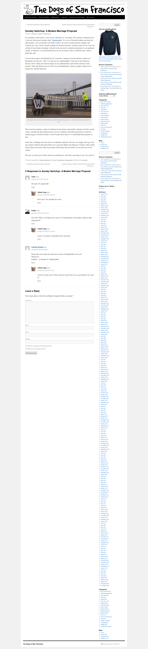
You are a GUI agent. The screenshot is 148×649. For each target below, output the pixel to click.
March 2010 (104, 578)
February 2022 (104, 299)
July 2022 (103, 289)
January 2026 (104, 207)
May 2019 (103, 363)
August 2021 (104, 311)
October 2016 (104, 424)
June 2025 (103, 221)
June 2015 (103, 455)
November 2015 (105, 445)
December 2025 (105, 209)
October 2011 (104, 541)
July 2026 (103, 196)
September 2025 (105, 215)
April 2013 (103, 505)
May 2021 (103, 317)
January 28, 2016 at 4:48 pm (39, 249)
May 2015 (103, 457)
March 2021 (104, 320)
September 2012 (105, 519)
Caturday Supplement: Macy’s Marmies (37, 24)
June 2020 (103, 338)
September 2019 (105, 355)
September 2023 (105, 262)
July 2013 (103, 500)
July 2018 (103, 383)
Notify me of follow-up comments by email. (39, 346)
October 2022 (104, 283)
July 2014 (103, 476)
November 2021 (105, 305)
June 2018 (103, 385)
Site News (103, 129)
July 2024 (103, 242)
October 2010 (104, 564)
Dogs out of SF (105, 111)
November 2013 (105, 492)
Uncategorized (104, 133)
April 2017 (103, 412)
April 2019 (103, 365)
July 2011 (103, 546)
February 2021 (104, 322)
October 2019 (104, 354)
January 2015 (104, 465)
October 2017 (104, 400)
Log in (102, 143)
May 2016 (103, 433)
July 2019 (103, 359)
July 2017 (103, 406)
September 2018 (105, 379)
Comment (28, 300)
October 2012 (104, 517)
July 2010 (103, 570)
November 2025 (105, 211)
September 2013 (105, 496)
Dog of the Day (105, 105)
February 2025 (104, 229)
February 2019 (104, 369)
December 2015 (105, 443)
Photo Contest (104, 117)
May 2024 (103, 246)
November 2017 (105, 398)
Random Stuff (104, 123)
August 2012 (104, 521)
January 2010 (104, 581)
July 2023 (103, 266)
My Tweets (102, 188)
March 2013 (104, 507)
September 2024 (105, 239)
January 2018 (104, 394)
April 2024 (103, 248)
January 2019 (104, 371)
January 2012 (104, 535)
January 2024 (104, 254)
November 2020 (105, 328)
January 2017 (104, 418)
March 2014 (104, 484)
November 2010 (105, 562)
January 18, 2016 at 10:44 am (46, 195)
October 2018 (104, 377)
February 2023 (104, 276)
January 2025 (104, 231)
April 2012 (103, 529)
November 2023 (105, 258)
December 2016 (105, 420)
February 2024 (104, 252)
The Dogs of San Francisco (33, 644)
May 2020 (103, 340)
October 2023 (104, 260)
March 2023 (104, 274)
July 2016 (103, 430)
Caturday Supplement (106, 104)
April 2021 (103, 318)
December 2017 (105, 396)
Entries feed (104, 144)
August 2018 (104, 381)
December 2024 (105, 233)
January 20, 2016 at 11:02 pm (46, 231)
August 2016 (104, 428)
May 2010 (103, 574)
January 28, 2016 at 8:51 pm (45, 270)
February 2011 (104, 556)
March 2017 (104, 414)
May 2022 (103, 293)
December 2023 (105, 256)
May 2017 (103, 410)
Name (27, 325)
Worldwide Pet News (106, 137)
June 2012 (103, 525)
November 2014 (105, 468)
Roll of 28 (103, 125)
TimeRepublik (57, 40)
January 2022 (104, 301)
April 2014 (103, 482)
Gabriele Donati (37, 247)
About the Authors (31, 17)
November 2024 (105, 235)
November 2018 (105, 375)
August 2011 (104, 544)
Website (27, 339)
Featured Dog (104, 113)
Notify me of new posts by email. (36, 349)
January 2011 (104, 558)
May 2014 (103, 480)
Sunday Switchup (45, 160)
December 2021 (105, 303)
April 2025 (103, 225)
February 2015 (104, 463)
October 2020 (104, 330)
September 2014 (105, 472)
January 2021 (104, 324)
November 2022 (105, 281)
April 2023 (103, 272)
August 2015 (104, 451)
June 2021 (103, 315)
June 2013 (103, 502)
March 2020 (104, 344)
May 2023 (103, 270)
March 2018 (104, 391)
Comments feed (105, 146)
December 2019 (105, 350)
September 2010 (105, 566)
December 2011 (105, 537)
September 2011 (105, 542)
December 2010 (105, 560)
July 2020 (103, 336)
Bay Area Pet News (106, 102)
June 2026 (103, 198)
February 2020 (104, 346)
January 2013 (104, 511)
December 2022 (105, 280)
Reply (33, 187)
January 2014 (104, 488)
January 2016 (104, 441)
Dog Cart (64, 17)
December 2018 (105, 373)
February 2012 (104, 533)
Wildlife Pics (104, 135)
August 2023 (104, 264)
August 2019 (104, 357)
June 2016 (103, 431)
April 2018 (103, 389)
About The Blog (44, 17)
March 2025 (104, 227)
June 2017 (103, 408)
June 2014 (103, 478)
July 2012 (103, 523)
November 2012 (105, 515)
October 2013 (104, 494)
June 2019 (103, 361)
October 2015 (104, 447)
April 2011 (103, 552)
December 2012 (105, 513)
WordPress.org (104, 148)
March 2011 (104, 554)
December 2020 (105, 326)
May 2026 (103, 200)
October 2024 (104, 237)
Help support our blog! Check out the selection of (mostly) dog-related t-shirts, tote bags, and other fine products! (110, 59)
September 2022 (105, 285)
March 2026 (104, 204)
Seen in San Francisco (106, 127)
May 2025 (103, 223)
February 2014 (104, 486)
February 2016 (104, 439)
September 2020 (105, 332)
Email (27, 332)
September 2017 (105, 402)
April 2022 (103, 295)
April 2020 (103, 342)
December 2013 (105, 490)
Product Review (105, 119)
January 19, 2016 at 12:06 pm (40, 213)
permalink (85, 160)
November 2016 (105, 422)
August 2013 (104, 498)
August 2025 (104, 217)
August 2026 (104, 194)
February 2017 (104, 416)
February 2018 (104, 392)
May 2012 (103, 527)
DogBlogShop (55, 17)
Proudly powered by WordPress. (111, 644)
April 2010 (103, 576)
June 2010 (103, 572)
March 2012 (104, 531)
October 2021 (104, 307)
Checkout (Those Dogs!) (77, 17)
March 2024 (104, 250)
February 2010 (104, 579)
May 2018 (103, 387)
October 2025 (104, 213)
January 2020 (104, 348)
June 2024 (103, 244)
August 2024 (104, 241)
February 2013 (104, 509)
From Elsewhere (105, 115)
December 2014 (105, 467)
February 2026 (104, 205)
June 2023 (103, 268)
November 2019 (105, 352)
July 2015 (103, 453)
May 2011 (103, 550)
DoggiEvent (104, 109)
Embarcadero (69, 160)
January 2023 (104, 278)
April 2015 (103, 459)
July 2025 (103, 219)
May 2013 (103, 504)
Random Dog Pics (105, 121)
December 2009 (105, 583)
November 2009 (105, 585)
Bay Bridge (60, 160)
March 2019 (104, 367)
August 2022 (104, 287)
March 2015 (104, 461)
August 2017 (104, 404)
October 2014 (104, 470)
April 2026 (103, 202)
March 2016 (104, 437)
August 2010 (104, 568)
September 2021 (105, 309)
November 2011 (105, 539)
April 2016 (103, 435)
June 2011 (103, 548)
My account (90, 17)
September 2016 (105, 426)
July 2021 (103, 313)
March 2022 (104, 297)
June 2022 (103, 291)
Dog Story (103, 107)
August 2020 (104, 334)
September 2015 (105, 449)
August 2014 (104, 474)
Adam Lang (47, 34)
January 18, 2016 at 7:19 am (39, 179)
